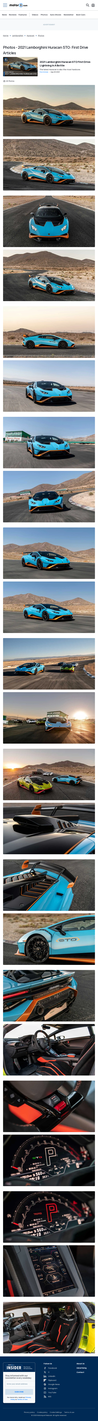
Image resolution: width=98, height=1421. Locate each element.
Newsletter (69, 15)
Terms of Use (22, 1399)
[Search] (87, 5)
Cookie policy (42, 1412)
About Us (80, 1363)
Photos (44, 15)
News (4, 14)
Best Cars (80, 15)
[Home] (18, 5)
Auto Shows (55, 15)
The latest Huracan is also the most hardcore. (60, 69)
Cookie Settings (56, 1412)
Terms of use (69, 1412)
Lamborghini (17, 36)
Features (23, 14)
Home (5, 36)
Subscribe (19, 1392)
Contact (80, 1372)
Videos (35, 15)
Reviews (12, 14)
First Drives (44, 72)
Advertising (82, 1368)
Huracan (30, 36)
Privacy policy (29, 1412)
